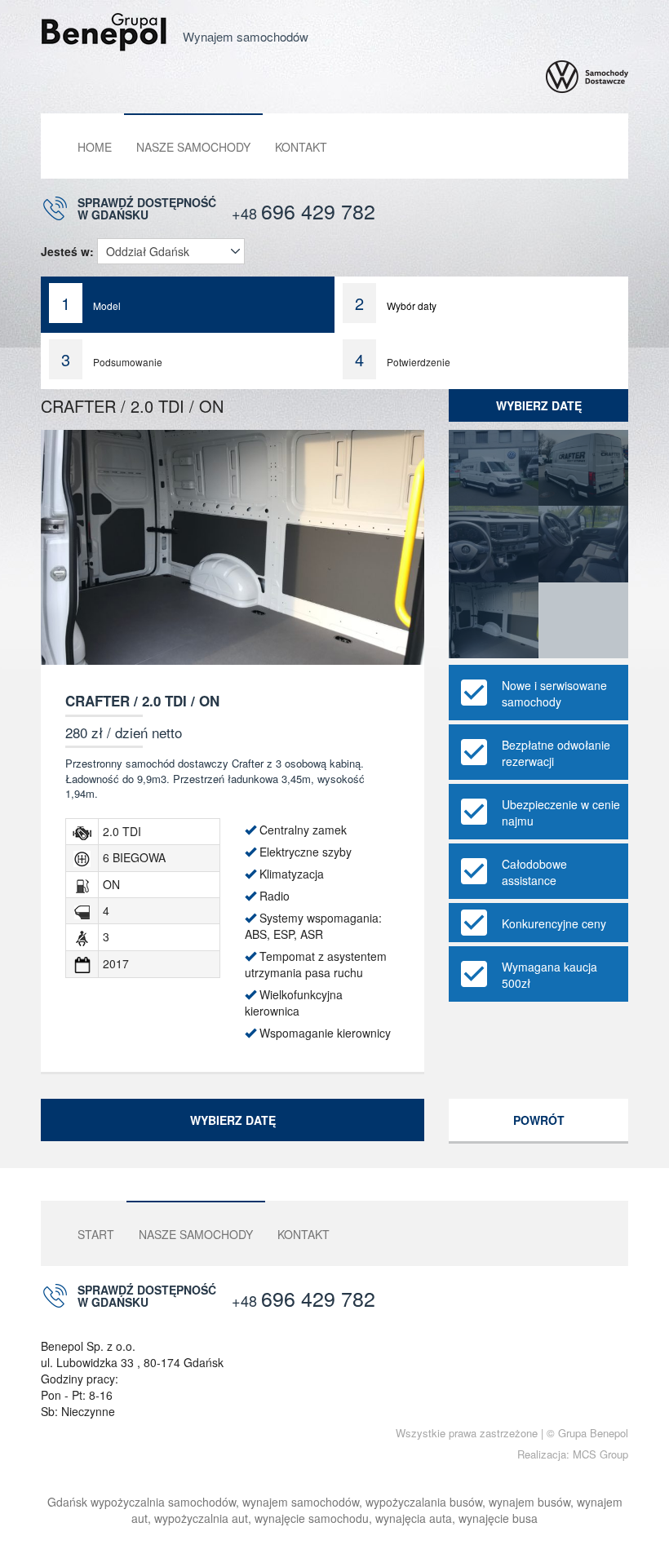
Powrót (539, 1120)
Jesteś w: (67, 251)
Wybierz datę (539, 405)
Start (96, 1234)
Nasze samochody (193, 147)
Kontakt (301, 147)
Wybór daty (395, 303)
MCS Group (600, 1454)
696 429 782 (303, 210)
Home (95, 147)
